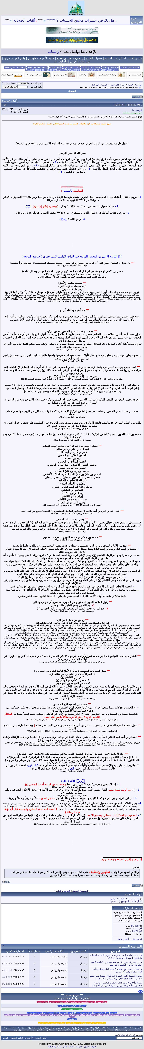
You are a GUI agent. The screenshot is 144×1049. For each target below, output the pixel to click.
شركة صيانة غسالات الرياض (64, 1015)
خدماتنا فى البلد (48, 1030)
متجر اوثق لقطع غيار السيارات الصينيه (72, 1006)
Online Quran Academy (37, 67)
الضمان (26, 1028)
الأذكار (122, 58)
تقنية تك (93, 1028)
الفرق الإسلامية (118, 84)
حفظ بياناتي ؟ (8, 83)
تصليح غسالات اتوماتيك (24, 1015)
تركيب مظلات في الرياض (59, 1002)
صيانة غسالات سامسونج (43, 1015)
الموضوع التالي (63, 891)
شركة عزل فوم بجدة (101, 1013)
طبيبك (87, 1030)
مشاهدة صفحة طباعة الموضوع (124, 898)
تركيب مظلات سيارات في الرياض (82, 1002)
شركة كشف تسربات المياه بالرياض (51, 1023)
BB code (135, 926)
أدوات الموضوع (9, 100)
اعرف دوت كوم (97, 1030)
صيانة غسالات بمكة (82, 1015)
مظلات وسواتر (101, 1002)
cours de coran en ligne (47, 70)
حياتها (7, 58)
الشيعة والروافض (99, 84)
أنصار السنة (133, 84)
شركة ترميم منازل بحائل (82, 1013)
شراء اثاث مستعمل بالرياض (72, 1009)
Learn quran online (110, 67)
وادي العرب (18, 58)
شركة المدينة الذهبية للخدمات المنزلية (70, 1030)
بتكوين (16, 1030)
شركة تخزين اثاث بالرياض (96, 1023)
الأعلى (5, 1038)
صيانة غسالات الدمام (116, 1015)
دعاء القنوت (72, 1019)
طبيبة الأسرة (47, 58)
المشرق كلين (35, 1028)
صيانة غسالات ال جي (99, 1015)
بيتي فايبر (113, 1013)
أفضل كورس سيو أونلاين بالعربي (53, 1028)
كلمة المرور (36, 87)
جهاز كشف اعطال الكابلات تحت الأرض (58, 1013)
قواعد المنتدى (16, 1038)
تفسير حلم (24, 1030)
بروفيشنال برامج (82, 1028)
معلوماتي (33, 58)
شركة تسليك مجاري (35, 1013)
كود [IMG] (137, 931)
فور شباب (84, 61)
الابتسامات (137, 928)
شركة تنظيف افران (132, 1015)
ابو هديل (138, 110)
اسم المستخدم (35, 83)
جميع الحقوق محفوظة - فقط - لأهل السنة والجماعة (72, 1046)
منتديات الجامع (94, 58)
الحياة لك (118, 1030)
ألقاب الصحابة (49, 20)
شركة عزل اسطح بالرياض (75, 1023)
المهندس (138, 1028)
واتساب (53, 52)
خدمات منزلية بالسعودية (13, 1028)
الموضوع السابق (80, 891)
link (140, 991)
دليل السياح (101, 1028)
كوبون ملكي (108, 1030)
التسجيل (72, 91)
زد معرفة (78, 58)
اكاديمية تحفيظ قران (71, 67)
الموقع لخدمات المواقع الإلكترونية (124, 1035)
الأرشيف (29, 1038)
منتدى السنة (135, 58)
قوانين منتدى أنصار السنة (130, 939)
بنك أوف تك (61, 61)
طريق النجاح (64, 58)
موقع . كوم (71, 1028)
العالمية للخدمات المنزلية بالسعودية (120, 1028)
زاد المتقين (111, 58)
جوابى (73, 61)
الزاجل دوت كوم (35, 1030)
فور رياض (126, 1030)
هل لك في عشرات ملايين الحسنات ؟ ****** (105, 20)
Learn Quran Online (90, 70)
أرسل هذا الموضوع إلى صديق (124, 901)
